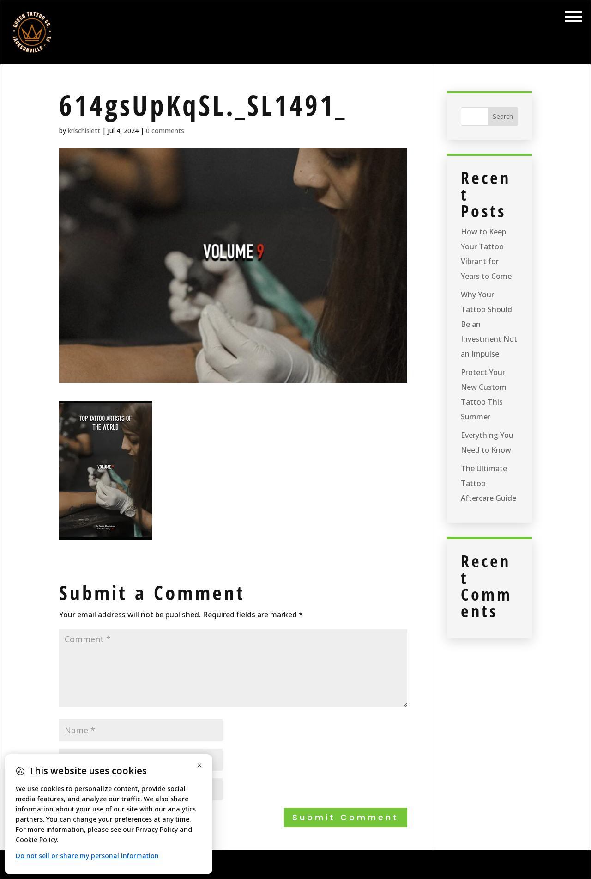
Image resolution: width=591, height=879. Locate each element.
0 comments (165, 130)
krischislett (84, 130)
